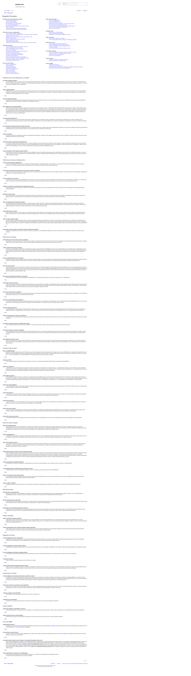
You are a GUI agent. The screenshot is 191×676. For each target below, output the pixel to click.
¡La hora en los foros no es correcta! (12, 35)
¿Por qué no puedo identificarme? (12, 24)
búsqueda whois (22, 642)
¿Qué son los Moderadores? (54, 21)
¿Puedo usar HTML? (9, 65)
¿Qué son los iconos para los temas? (12, 73)
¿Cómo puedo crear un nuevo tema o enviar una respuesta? (17, 46)
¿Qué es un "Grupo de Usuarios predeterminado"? (58, 27)
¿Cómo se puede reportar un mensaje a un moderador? (16, 56)
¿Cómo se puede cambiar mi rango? (12, 41)
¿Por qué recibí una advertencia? (12, 55)
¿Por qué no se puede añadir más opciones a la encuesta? (16, 51)
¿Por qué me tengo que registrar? (12, 20)
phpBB (62, 196)
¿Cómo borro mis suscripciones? (55, 55)
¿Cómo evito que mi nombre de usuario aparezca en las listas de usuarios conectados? (22, 34)
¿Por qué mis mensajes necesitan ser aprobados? (15, 59)
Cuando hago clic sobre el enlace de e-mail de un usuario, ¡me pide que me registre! (21, 42)
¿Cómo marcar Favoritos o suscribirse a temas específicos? (60, 53)
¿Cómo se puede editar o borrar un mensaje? (14, 47)
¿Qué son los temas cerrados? (11, 72)
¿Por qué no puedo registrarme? (12, 22)
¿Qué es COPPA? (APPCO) (11, 21)
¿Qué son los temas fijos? (10, 71)
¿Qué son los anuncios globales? (12, 68)
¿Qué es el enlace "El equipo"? (54, 28)
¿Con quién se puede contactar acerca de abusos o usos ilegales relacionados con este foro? (66, 66)
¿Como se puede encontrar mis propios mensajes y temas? (60, 48)
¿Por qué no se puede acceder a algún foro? (14, 53)
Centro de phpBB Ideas (63, 633)
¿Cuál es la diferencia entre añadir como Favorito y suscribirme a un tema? (62, 52)
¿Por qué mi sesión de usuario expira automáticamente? (16, 28)
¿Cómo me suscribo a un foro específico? (56, 54)
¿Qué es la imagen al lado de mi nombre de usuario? (15, 39)
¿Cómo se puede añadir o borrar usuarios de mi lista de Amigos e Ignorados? (63, 39)
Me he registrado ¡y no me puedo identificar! (14, 23)
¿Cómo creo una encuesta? (11, 49)
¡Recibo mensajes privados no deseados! (56, 33)
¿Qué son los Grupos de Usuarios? (55, 22)
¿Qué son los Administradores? (54, 20)
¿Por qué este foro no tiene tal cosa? (55, 65)
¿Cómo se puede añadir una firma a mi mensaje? (15, 48)
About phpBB (20, 627)
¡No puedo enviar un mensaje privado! (56, 32)
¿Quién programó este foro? (54, 64)
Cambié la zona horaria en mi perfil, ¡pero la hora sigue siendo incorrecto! (19, 36)
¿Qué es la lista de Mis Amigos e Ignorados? (57, 38)
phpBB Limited (54, 625)
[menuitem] (11, 10)
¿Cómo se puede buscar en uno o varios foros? (57, 43)
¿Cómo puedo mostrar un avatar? (12, 40)
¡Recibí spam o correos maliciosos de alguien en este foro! (59, 34)
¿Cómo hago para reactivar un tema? (12, 60)
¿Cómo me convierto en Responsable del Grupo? (58, 24)
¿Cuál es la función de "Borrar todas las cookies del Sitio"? (16, 29)
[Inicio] (8, 4)
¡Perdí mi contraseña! (10, 27)
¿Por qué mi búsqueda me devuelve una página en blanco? (59, 45)
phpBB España (49, 666)
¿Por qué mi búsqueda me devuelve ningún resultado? (59, 44)
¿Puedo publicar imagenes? (11, 67)
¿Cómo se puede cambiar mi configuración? (14, 33)
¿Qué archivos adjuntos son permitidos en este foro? (58, 59)
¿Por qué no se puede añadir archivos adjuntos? (14, 54)
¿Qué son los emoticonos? (11, 66)
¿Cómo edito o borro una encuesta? (12, 52)
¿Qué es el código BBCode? (11, 64)
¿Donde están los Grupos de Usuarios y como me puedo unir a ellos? (61, 23)
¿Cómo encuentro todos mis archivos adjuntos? (57, 60)
